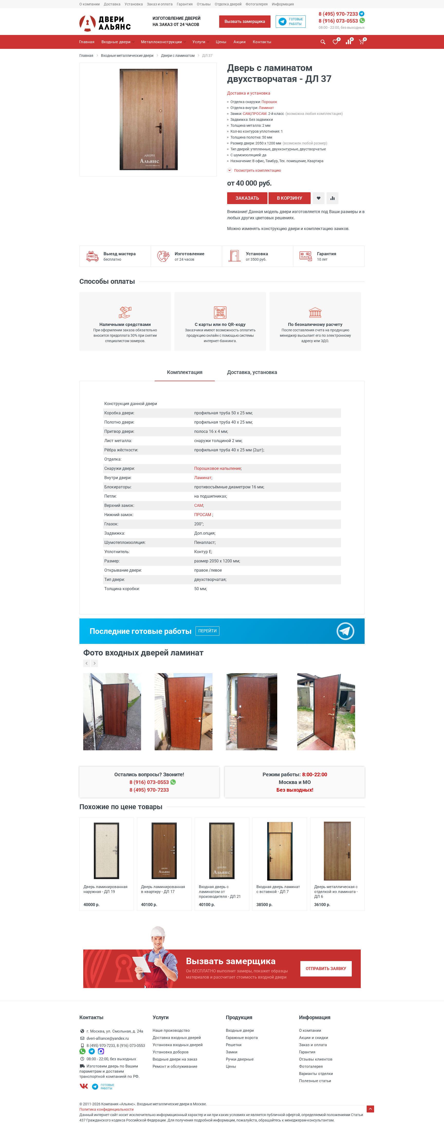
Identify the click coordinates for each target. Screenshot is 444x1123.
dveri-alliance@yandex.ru (108, 1038)
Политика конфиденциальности (106, 1109)
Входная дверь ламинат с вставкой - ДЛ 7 (278, 889)
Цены (231, 1066)
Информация (283, 4)
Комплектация (184, 372)
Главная (86, 55)
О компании (89, 4)
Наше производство (171, 1030)
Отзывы (204, 4)
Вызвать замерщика (245, 21)
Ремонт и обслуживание (175, 1066)
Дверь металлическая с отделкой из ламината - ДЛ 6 (336, 891)
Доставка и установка (248, 93)
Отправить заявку (326, 968)
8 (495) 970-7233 (338, 14)
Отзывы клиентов (315, 1059)
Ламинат (266, 108)
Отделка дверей (228, 4)
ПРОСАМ (258, 114)
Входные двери (240, 1030)
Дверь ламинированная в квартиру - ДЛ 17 (163, 889)
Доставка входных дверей (177, 1037)
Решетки (234, 1045)
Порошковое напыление (217, 468)
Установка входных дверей (178, 1045)
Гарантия (185, 4)
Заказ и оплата (160, 4)
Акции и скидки (313, 1037)
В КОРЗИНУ (289, 198)
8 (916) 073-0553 (338, 21)
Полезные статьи (315, 1081)
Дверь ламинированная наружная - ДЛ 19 (105, 889)
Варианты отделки (316, 1073)
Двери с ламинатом (178, 55)
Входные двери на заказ (175, 1059)
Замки (231, 1052)
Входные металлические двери (127, 55)
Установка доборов (171, 1052)
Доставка (112, 4)
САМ (247, 114)
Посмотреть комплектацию (257, 170)
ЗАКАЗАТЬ (247, 198)
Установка (134, 4)
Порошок (269, 102)
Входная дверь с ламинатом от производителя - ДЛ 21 (220, 891)
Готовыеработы (296, 21)
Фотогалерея (257, 4)
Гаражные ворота (242, 1037)
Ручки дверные (240, 1059)
